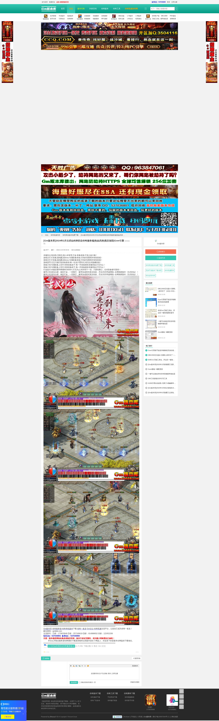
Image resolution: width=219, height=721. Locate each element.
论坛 (71, 9)
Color (74, 666)
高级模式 (135, 666)
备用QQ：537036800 (159, 2)
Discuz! (53, 717)
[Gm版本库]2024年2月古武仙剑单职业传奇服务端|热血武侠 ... (103, 235)
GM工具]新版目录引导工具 (157, 378)
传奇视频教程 (129, 697)
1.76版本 (130, 16)
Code (85, 666)
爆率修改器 (164, 19)
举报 (137, 652)
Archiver (126, 717)
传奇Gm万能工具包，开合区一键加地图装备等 (162, 360)
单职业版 (121, 16)
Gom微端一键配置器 (165, 332)
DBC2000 (164, 16)
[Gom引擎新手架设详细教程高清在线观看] (151, 302)
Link (79, 666)
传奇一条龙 (81, 629)
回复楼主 (162, 252)
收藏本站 (52, 2)
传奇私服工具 (169, 265)
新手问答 (53, 19)
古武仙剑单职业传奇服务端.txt (62, 646)
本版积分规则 (134, 682)
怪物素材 (87, 19)
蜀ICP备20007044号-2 (161, 717)
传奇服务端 (56, 629)
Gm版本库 (47, 629)
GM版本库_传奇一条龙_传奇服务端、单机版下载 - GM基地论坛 (42, 235)
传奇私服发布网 (131, 9)
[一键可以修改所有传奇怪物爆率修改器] (151, 324)
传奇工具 (116, 9)
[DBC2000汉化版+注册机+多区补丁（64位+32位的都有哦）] (151, 291)
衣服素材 (96, 16)
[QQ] (117, 717)
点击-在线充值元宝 (62, 2)
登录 (168, 2)
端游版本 (70, 16)
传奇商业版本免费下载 (70, 235)
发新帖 (46, 658)
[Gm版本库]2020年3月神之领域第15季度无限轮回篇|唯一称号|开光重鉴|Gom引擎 (162, 388)
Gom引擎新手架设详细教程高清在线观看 (162, 350)
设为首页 (45, 2)
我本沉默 (121, 19)
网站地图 (175, 717)
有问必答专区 (150, 275)
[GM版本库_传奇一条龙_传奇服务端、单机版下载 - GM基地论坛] (50, 8)
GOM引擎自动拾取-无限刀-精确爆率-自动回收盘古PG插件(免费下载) (162, 383)
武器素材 (87, 16)
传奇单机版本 (67, 629)
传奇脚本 (70, 19)
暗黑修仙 (138, 19)
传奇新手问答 (129, 700)
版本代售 (81, 9)
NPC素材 (104, 19)
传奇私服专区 (55, 235)
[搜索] (176, 8)
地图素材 (96, 19)
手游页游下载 (112, 697)
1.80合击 (130, 19)
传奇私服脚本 (169, 270)
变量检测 (173, 19)
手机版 (133, 717)
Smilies (88, 666)
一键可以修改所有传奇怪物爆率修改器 (161, 374)
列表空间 (93, 9)
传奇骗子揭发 (112, 700)
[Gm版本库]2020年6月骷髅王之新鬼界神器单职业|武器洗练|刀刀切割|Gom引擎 (162, 392)
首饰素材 (104, 16)
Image (76, 666)
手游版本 (62, 16)
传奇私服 (97, 629)
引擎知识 (62, 19)
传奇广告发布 (95, 700)
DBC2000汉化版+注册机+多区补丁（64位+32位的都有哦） (167, 291)
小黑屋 (139, 717)
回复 (47, 652)
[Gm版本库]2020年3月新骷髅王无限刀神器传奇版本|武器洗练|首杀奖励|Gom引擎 (162, 364)
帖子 (152, 9)
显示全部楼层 (75, 250)
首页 (63, 9)
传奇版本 (104, 9)
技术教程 (53, 16)
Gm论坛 (90, 629)
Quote (82, 666)
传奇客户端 (155, 16)
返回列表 (137, 658)
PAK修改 (173, 16)
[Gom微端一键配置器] (151, 335)
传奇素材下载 (95, 697)
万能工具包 (155, 19)
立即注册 (174, 2)
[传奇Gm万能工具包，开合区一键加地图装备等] (151, 313)
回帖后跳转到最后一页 (88, 682)
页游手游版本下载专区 (154, 270)
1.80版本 (138, 16)
